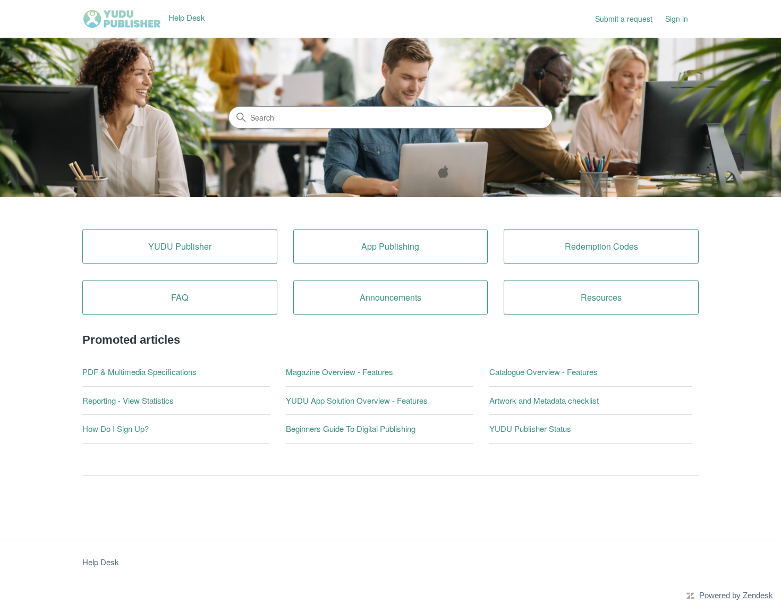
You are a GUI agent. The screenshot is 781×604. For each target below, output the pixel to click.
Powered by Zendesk (736, 595)
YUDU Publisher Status (530, 428)
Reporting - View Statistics (128, 400)
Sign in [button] (676, 18)
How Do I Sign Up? (115, 428)
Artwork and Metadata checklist (544, 400)
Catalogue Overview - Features (543, 371)
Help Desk (100, 561)
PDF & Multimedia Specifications (139, 371)
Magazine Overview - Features (339, 371)
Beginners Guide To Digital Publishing (350, 428)
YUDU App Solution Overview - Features (357, 400)
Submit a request (623, 18)
